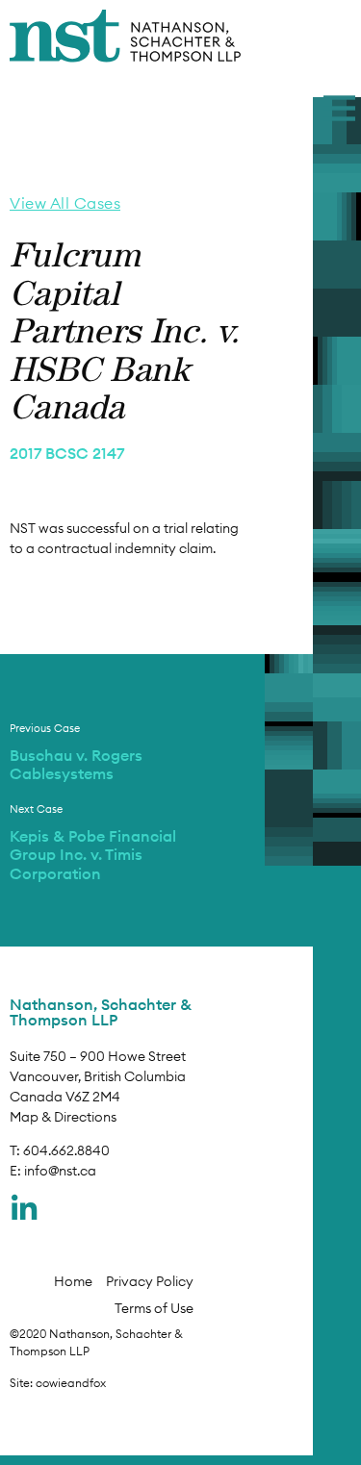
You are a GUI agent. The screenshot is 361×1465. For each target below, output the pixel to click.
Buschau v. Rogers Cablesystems (76, 764)
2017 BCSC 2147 (67, 453)
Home (73, 1281)
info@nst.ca (60, 1170)
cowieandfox (71, 1383)
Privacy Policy (149, 1281)
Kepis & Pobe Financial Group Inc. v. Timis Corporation (93, 854)
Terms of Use (154, 1308)
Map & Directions (63, 1116)
